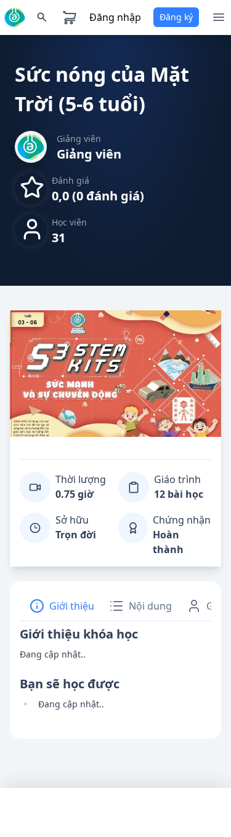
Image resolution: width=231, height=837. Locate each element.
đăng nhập (115, 17)
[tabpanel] (115, 673)
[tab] (62, 606)
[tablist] (115, 606)
